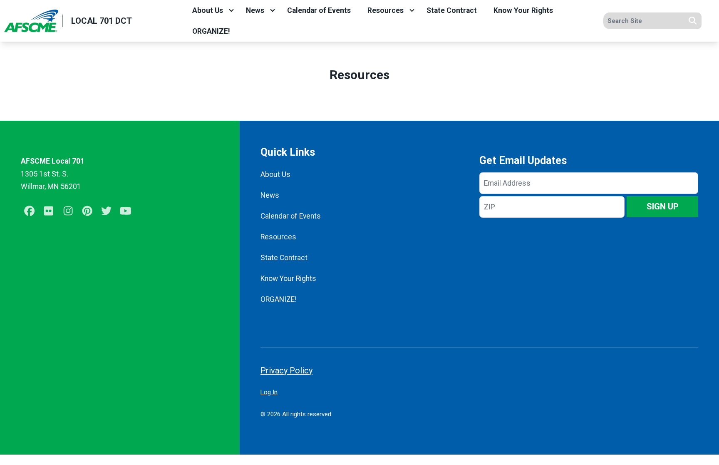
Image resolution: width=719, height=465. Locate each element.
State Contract (451, 10)
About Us (207, 10)
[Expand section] (231, 10)
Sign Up (663, 206)
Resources (385, 10)
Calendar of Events (319, 10)
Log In (269, 392)
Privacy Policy (286, 370)
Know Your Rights (523, 10)
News (255, 10)
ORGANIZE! (211, 31)
